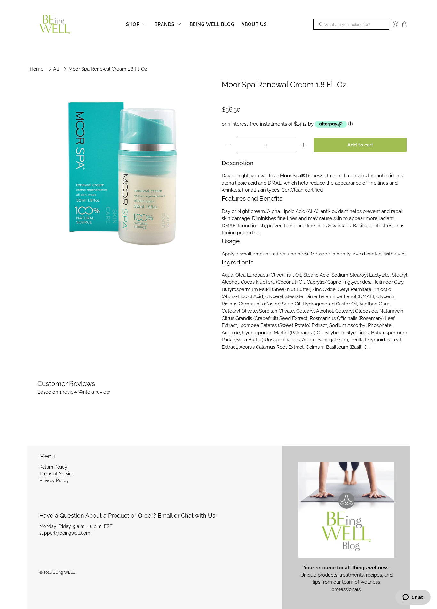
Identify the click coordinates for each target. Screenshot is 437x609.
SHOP (133, 24)
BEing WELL (64, 572)
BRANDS (165, 24)
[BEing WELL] (54, 24)
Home (37, 69)
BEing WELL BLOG (212, 24)
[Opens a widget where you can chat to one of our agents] (413, 598)
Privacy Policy (54, 480)
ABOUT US (254, 24)
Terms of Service (56, 473)
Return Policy (53, 467)
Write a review (94, 392)
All (56, 69)
